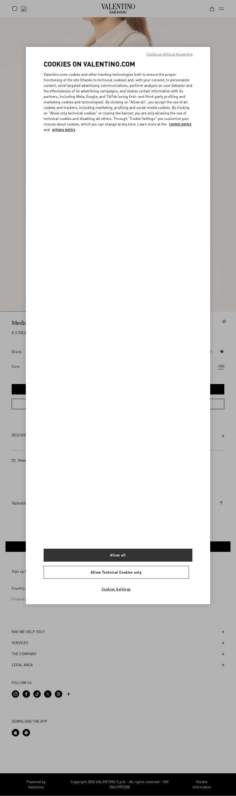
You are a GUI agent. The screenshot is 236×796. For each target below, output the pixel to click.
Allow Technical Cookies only (116, 572)
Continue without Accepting (170, 54)
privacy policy (63, 129)
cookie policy (180, 124)
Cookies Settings (116, 589)
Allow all (118, 555)
